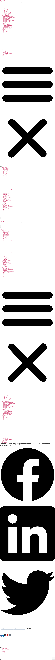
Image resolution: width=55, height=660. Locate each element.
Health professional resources (8, 45)
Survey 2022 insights (6, 24)
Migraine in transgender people (8, 20)
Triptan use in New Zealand (7, 26)
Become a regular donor (7, 38)
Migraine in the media (6, 31)
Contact (3, 55)
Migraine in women (6, 18)
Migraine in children (6, 21)
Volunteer (5, 202)
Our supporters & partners (7, 53)
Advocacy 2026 (6, 37)
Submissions (5, 34)
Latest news (5, 30)
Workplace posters (6, 48)
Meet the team (5, 52)
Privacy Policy (2, 656)
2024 (2, 442)
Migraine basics (6, 8)
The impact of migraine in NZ (8, 25)
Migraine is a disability (7, 12)
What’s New (4, 29)
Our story (4, 50)
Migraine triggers (6, 10)
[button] (27, 111)
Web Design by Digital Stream (5, 657)
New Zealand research (7, 28)
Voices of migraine (6, 14)
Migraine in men (6, 19)
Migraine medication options (8, 16)
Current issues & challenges (7, 27)
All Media (5, 442)
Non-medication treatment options (9, 17)
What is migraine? (6, 168)
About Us (3, 49)
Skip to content (2, 0)
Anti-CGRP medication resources (8, 47)
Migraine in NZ (4, 23)
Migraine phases (6, 11)
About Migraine (4, 167)
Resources (3, 204)
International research (6, 35)
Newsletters (5, 32)
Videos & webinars (6, 33)
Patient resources (6, 205)
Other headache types (7, 13)
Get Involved (4, 36)
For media (5, 54)
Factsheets (5, 46)
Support (4, 22)
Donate (4, 201)
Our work (4, 51)
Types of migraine (6, 9)
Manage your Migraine (5, 15)
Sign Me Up (29, 628)
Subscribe (5, 203)
